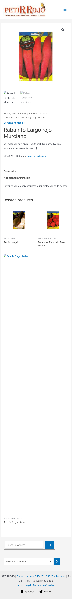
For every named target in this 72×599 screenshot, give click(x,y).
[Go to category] (57, 561)
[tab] (36, 171)
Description (10, 171)
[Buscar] (49, 545)
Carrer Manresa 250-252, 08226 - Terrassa (41, 576)
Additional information (17, 177)
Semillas (33, 113)
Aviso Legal (24, 585)
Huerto (23, 113)
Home (7, 113)
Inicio (14, 113)
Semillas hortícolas (14, 122)
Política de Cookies (43, 585)
